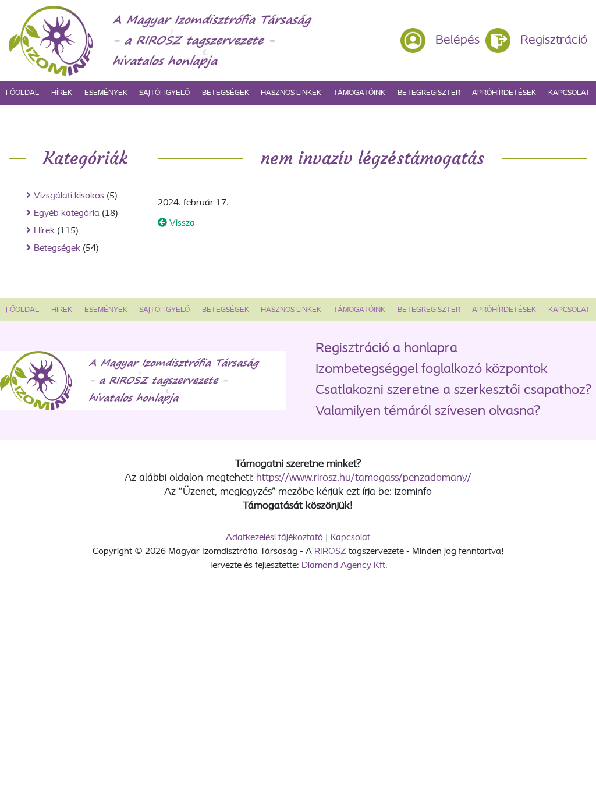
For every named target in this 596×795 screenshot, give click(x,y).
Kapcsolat (569, 93)
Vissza (181, 223)
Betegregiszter (429, 93)
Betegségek (225, 93)
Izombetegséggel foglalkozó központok (431, 370)
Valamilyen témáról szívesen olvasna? (427, 411)
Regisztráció (553, 40)
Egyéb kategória (67, 213)
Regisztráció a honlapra (386, 349)
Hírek (61, 93)
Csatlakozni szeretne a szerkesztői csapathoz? (453, 391)
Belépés (457, 40)
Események (105, 93)
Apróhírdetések (504, 93)
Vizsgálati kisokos (69, 196)
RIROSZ (330, 551)
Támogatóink (359, 93)
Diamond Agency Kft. (344, 565)
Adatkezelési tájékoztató (274, 537)
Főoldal (22, 93)
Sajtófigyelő (164, 93)
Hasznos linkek (291, 93)
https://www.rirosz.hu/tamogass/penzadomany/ (363, 478)
